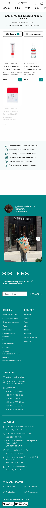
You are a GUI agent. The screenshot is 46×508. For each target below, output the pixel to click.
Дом (26, 326)
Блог (4, 340)
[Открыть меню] (4, 3)
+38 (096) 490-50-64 (15, 409)
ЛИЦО (17, 8)
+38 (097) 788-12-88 (14, 395)
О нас (4, 326)
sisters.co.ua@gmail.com (15, 377)
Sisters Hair (10, 487)
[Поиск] (9, 3)
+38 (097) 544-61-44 (14, 453)
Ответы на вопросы (10, 322)
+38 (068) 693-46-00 (15, 402)
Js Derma (6, 63)
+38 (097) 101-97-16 (14, 446)
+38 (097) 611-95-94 (14, 437)
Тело (26, 322)
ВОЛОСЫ (6, 8)
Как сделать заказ (10, 318)
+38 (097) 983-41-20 (14, 399)
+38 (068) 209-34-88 (14, 462)
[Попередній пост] (8, 239)
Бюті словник (7, 344)
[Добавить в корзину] (20, 79)
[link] (42, 3)
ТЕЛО (27, 8)
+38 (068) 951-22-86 (14, 406)
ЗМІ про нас (7, 330)
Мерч (26, 330)
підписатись (36, 294)
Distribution (10, 492)
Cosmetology (33, 492)
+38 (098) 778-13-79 (14, 430)
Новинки (27, 334)
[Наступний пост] (38, 239)
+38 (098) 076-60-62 (14, 470)
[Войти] (36, 3)
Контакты (6, 348)
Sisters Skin (32, 487)
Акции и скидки (30, 337)
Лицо (26, 318)
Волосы (27, 314)
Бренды (27, 341)
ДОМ (37, 8)
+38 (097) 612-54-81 (14, 391)
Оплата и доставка (10, 314)
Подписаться (21, 211)
